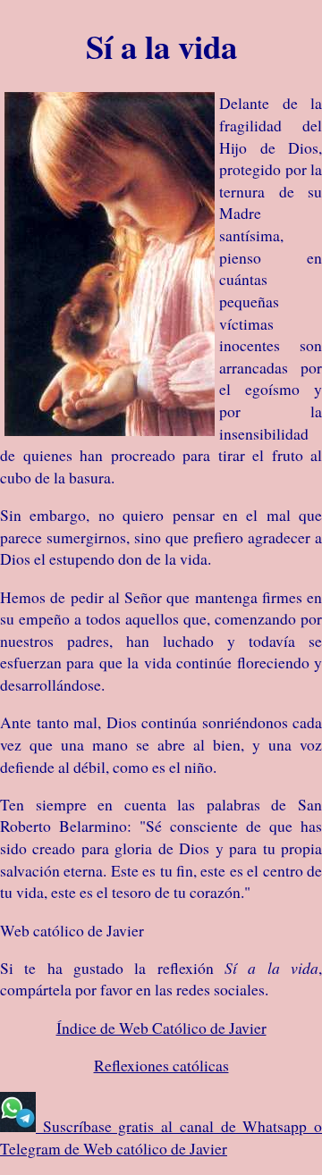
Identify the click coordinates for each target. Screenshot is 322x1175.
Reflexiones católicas (161, 1065)
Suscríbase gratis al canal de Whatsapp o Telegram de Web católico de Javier (161, 1137)
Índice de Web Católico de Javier (161, 1027)
